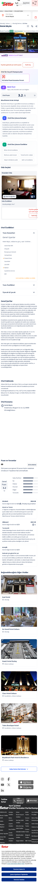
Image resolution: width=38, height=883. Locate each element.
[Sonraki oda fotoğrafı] (33, 187)
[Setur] (8, 4)
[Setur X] (9, 787)
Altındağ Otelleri (18, 11)
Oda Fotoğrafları (10, 197)
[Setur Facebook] (9, 781)
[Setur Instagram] (3, 781)
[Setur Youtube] (3, 787)
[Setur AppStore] (26, 784)
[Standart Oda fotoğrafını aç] (19, 187)
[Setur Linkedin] (3, 792)
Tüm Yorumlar (18, 31)
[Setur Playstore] (26, 789)
